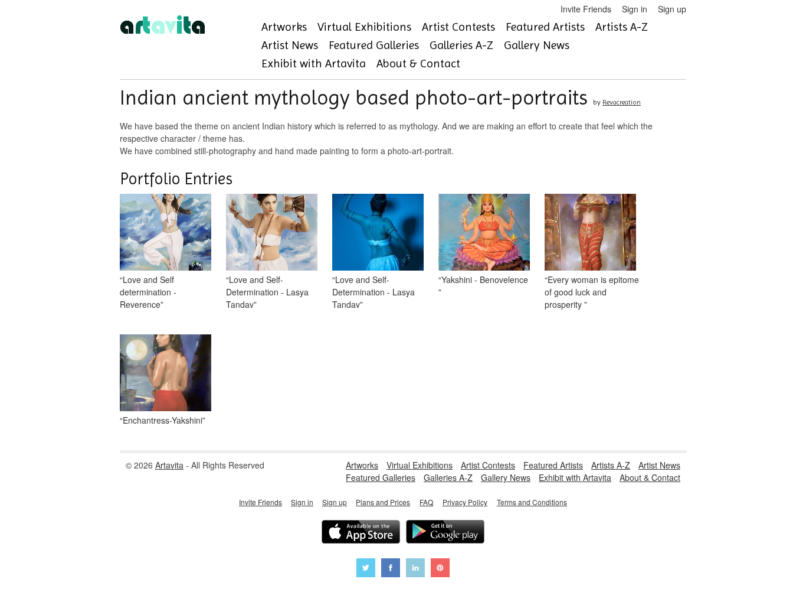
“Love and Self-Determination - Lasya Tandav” (267, 292)
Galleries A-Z (461, 45)
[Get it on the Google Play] (445, 533)
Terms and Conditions (532, 502)
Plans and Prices (383, 502)
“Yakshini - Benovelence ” (483, 286)
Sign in (634, 9)
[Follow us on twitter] (365, 569)
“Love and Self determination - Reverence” (148, 292)
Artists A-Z (621, 27)
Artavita (169, 465)
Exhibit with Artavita (313, 63)
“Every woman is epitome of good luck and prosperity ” (592, 292)
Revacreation (621, 102)
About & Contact (418, 63)
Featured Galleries (374, 45)
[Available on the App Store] (361, 533)
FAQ (426, 502)
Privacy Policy (465, 502)
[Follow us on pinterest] (440, 569)
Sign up (672, 9)
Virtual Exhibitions (364, 27)
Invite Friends (586, 9)
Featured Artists (545, 27)
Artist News (289, 45)
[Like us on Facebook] (390, 569)
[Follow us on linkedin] (415, 569)
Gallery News (536, 45)
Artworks (284, 27)
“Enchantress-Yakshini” (162, 420)
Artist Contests (458, 27)
